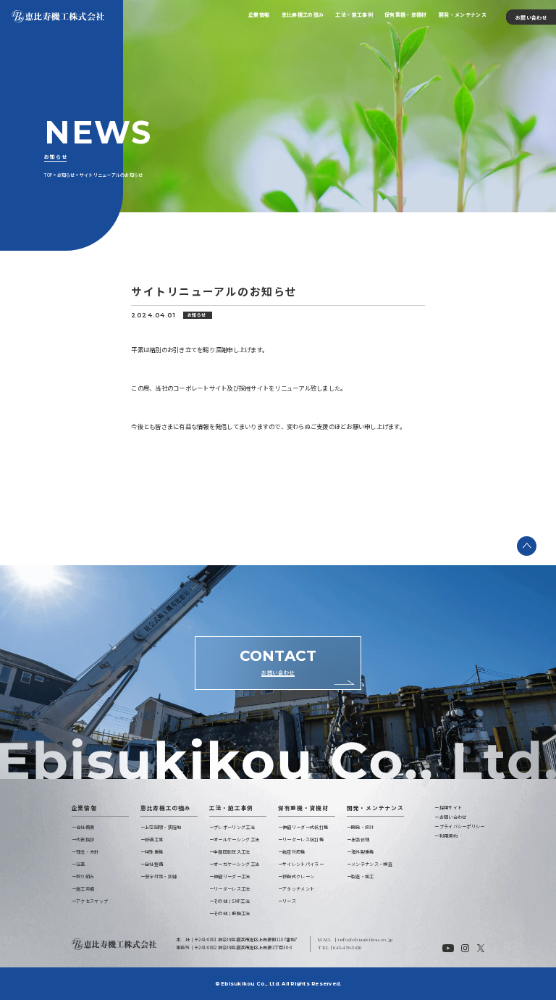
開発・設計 (362, 827)
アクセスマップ (92, 901)
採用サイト (450, 807)
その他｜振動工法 (232, 913)
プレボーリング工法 (234, 827)
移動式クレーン (298, 876)
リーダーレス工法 (232, 889)
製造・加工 (362, 876)
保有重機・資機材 (405, 14)
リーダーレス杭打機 (303, 839)
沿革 (80, 864)
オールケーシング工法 (236, 839)
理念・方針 (87, 852)
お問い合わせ (531, 16)
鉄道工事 (154, 839)
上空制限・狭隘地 (163, 827)
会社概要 (85, 827)
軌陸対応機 (294, 852)
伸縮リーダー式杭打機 (305, 827)
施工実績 (85, 889)
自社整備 (154, 864)
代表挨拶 (85, 839)
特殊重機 (154, 852)
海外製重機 (362, 852)
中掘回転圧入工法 (232, 852)
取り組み (85, 876)
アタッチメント (298, 889)
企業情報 (258, 14)
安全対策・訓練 (161, 876)
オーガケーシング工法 (236, 864)
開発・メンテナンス (462, 14)
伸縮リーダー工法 (232, 876)
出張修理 (360, 839)
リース (289, 901)
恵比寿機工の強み (303, 14)
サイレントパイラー (303, 864)
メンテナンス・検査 (371, 864)
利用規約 (448, 836)
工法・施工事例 (353, 14)
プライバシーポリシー (461, 826)
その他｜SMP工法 (232, 901)
